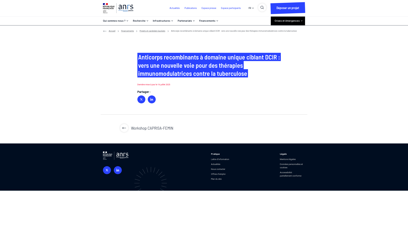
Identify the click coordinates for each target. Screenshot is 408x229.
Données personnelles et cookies (291, 166)
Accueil (112, 31)
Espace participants (231, 8)
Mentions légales (288, 159)
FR (250, 8)
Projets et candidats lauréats (152, 31)
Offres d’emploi (218, 174)
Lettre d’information (220, 159)
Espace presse (209, 8)
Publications (191, 8)
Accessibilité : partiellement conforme (290, 174)
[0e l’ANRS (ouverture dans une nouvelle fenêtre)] (107, 170)
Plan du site (216, 179)
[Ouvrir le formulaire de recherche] (262, 7)
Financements (127, 31)
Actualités (175, 8)
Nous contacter (218, 169)
